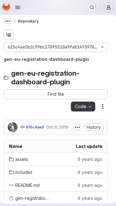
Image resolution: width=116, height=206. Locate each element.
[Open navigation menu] (18, 7)
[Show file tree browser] (9, 35)
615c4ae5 (34, 127)
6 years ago (90, 159)
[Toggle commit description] (77, 127)
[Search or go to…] (92, 7)
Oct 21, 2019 (57, 127)
